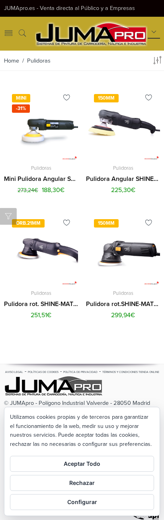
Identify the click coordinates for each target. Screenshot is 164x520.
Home (11, 60)
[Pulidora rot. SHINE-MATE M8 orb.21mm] (41, 248)
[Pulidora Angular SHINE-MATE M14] (123, 123)
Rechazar (82, 482)
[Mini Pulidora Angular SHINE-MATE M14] (41, 123)
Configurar (82, 501)
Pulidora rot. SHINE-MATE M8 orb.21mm (41, 304)
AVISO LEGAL (14, 372)
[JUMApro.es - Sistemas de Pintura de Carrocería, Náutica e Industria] (91, 33)
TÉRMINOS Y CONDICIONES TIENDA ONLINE (130, 372)
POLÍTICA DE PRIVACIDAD (80, 372)
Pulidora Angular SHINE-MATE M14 (123, 179)
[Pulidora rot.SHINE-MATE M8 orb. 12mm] (123, 248)
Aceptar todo (82, 463)
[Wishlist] (66, 99)
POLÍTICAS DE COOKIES (43, 372)
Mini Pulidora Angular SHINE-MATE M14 (41, 179)
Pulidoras (41, 168)
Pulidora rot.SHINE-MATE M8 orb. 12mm (123, 304)
